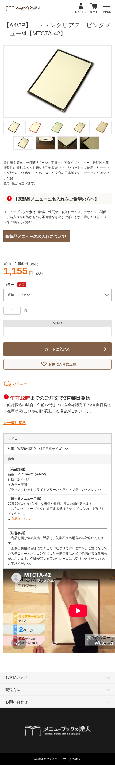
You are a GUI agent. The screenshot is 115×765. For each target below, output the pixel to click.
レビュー (19, 383)
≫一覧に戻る (14, 423)
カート (93, 6)
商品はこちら (20, 519)
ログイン (81, 6)
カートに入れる (57, 349)
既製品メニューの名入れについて (35, 236)
